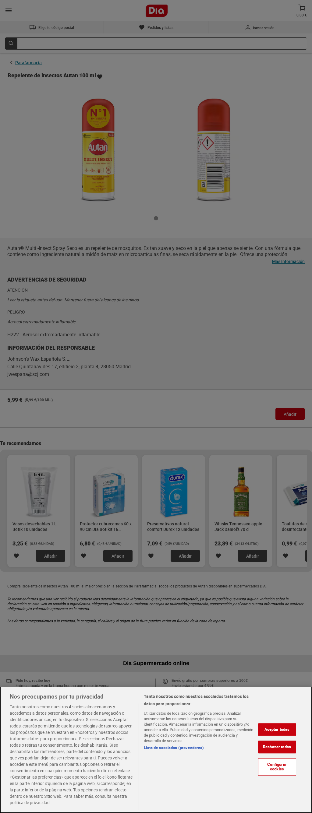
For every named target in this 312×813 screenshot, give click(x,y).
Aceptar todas (277, 729)
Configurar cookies (276, 767)
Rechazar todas (277, 746)
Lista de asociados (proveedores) (174, 747)
